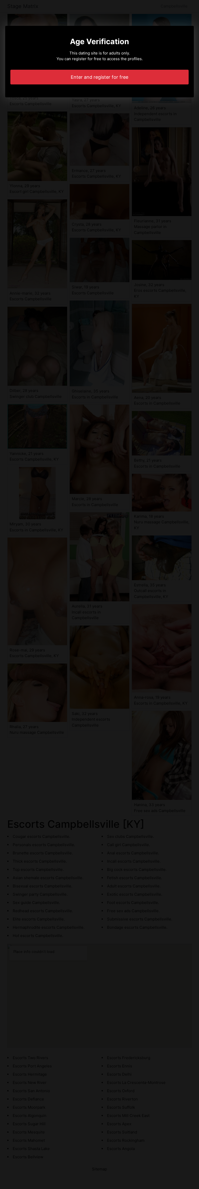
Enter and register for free (99, 77)
